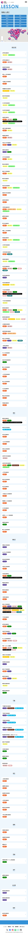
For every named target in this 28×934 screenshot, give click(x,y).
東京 (20, 15)
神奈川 (7, 18)
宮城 (7, 23)
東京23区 (7, 15)
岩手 (20, 23)
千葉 (20, 18)
